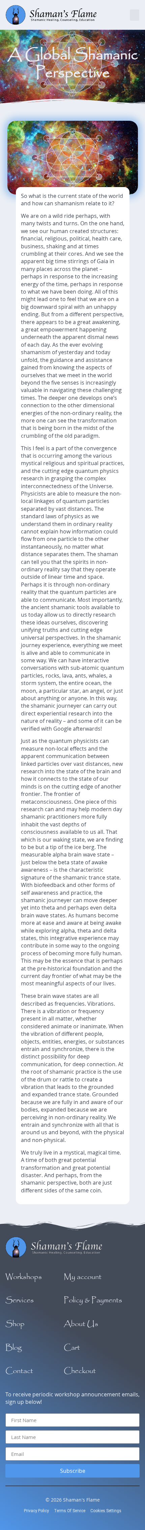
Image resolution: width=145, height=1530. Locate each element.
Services (19, 1300)
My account (83, 1277)
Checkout (80, 1371)
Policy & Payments (93, 1300)
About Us (81, 1324)
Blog (13, 1347)
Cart (72, 1347)
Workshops (23, 1277)
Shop (15, 1324)
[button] (134, 15)
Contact (19, 1371)
